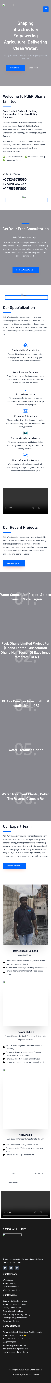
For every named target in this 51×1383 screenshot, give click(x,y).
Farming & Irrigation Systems (15, 1317)
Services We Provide (11, 1286)
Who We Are (8, 1280)
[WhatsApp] (17, 1268)
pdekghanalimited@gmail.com (15, 1352)
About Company (9, 1283)
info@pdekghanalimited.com (14, 1345)
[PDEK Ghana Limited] (8, 9)
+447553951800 (9, 1342)
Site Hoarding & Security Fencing (16, 1314)
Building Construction (12, 1307)
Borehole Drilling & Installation (15, 1301)
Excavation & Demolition (13, 1311)
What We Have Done (11, 1290)
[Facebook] (5, 1268)
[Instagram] (11, 1268)
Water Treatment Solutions (14, 1304)
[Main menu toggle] (46, 9)
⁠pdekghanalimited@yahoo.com (15, 1348)
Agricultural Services (11, 1321)
